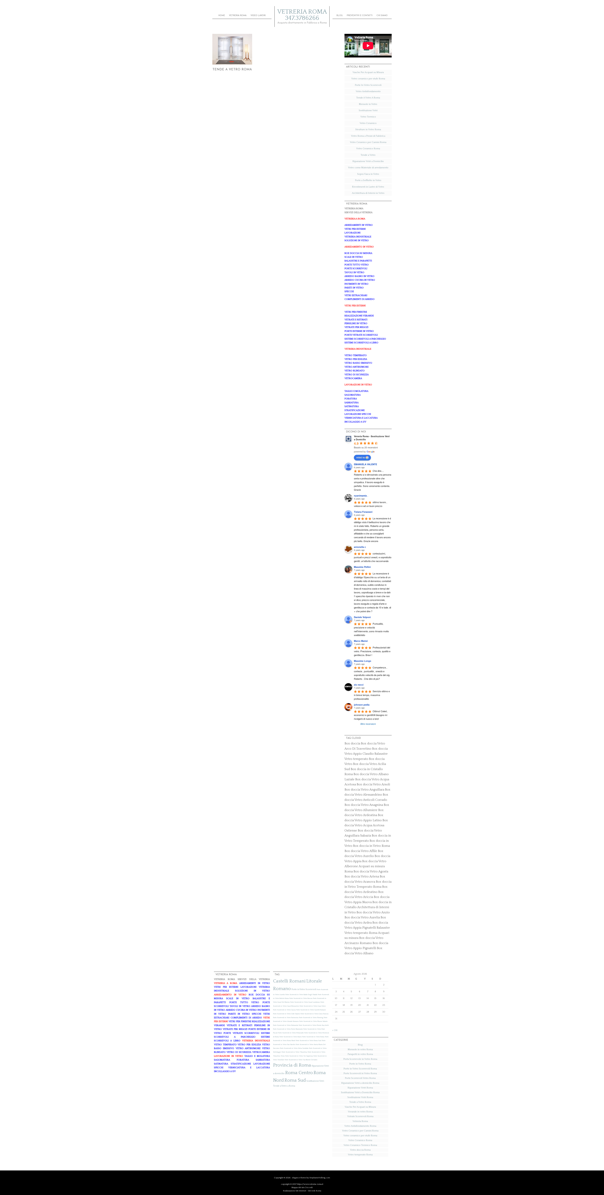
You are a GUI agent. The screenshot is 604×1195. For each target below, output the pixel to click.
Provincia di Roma (292, 1065)
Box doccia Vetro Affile (360, 851)
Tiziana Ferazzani (363, 511)
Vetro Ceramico (368, 123)
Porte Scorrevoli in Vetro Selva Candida (294, 1048)
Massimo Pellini (362, 566)
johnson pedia (361, 704)
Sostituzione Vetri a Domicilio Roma (360, 1092)
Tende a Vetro (368, 155)
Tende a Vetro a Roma (284, 1086)
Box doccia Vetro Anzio (373, 912)
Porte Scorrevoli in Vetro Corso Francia (314, 1014)
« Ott (334, 1030)
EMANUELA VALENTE (365, 464)
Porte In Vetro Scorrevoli (368, 85)
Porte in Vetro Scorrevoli (303, 989)
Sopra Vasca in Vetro (368, 174)
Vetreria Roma (360, 1121)
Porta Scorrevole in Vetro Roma (360, 1059)
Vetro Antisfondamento (368, 91)
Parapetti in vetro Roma (360, 1054)
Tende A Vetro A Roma (368, 97)
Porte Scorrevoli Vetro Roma (360, 1078)
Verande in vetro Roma (360, 1111)
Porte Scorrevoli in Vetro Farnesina (285, 1018)
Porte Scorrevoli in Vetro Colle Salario (286, 1014)
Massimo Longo (362, 660)
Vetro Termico (368, 116)
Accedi (309, 1187)
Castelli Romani (289, 981)
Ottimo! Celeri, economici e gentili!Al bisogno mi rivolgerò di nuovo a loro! (371, 715)
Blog (360, 1044)
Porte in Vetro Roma (360, 1063)
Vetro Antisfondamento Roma (360, 1126)
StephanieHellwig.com (319, 1178)
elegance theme (299, 1178)
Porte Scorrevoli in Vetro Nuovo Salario (313, 1021)
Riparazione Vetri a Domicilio (368, 161)
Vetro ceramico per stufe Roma (368, 78)
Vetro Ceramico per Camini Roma (368, 142)
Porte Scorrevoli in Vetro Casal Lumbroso (305, 1002)
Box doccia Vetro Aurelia (362, 917)
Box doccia (352, 743)
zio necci (359, 684)
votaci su (360, 457)
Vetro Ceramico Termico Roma (360, 1145)
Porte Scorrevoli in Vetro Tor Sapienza (299, 1056)
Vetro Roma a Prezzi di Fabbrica (368, 136)
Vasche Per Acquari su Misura (368, 72)
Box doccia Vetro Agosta (370, 871)
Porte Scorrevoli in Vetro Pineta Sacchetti (314, 1025)
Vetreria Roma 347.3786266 (302, 15)
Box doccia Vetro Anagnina (363, 805)
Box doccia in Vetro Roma (371, 846)
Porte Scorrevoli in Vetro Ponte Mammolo (288, 1029)
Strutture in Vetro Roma (368, 129)
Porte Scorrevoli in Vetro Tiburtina (294, 1052)
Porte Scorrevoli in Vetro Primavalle (291, 1033)
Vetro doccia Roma (360, 1150)
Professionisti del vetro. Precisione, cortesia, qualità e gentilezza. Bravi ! (372, 651)
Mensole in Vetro (368, 104)
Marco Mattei (361, 640)
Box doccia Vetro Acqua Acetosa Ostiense (366, 825)
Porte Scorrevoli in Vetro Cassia (284, 1010)
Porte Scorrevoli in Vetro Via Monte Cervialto (301, 1060)
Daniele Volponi (362, 617)
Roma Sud (295, 1080)
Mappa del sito (298, 1187)
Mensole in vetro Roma (360, 1049)
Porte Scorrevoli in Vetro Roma (313, 1037)
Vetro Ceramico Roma (368, 148)
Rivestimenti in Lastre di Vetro (368, 186)
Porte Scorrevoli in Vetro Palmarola (285, 1025)
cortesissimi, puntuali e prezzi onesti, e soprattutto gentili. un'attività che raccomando (373, 557)
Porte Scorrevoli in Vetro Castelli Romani (311, 1010)
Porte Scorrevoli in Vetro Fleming (311, 1018)
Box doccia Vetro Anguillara (364, 789)
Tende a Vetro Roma (232, 69)
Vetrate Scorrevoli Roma (360, 1116)
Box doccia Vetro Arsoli (373, 784)
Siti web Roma (314, 1191)
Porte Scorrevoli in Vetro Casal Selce (313, 1006)
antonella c (360, 546)
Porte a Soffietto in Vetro (368, 180)
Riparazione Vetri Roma (360, 1087)
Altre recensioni (368, 723)
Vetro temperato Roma (360, 1154)
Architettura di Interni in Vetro (368, 193)
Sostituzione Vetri (368, 110)
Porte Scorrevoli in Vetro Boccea (300, 998)
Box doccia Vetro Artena (361, 876)
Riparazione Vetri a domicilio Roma (360, 1083)
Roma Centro (299, 1072)
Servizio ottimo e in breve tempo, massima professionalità (372, 695)
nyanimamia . (361, 495)
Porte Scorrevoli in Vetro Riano (291, 1037)
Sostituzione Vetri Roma (360, 1097)
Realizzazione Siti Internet (294, 1191)
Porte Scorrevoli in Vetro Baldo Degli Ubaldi (301, 995)
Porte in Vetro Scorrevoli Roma (360, 1068)
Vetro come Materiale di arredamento (368, 167)
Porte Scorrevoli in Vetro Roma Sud (308, 1041)
